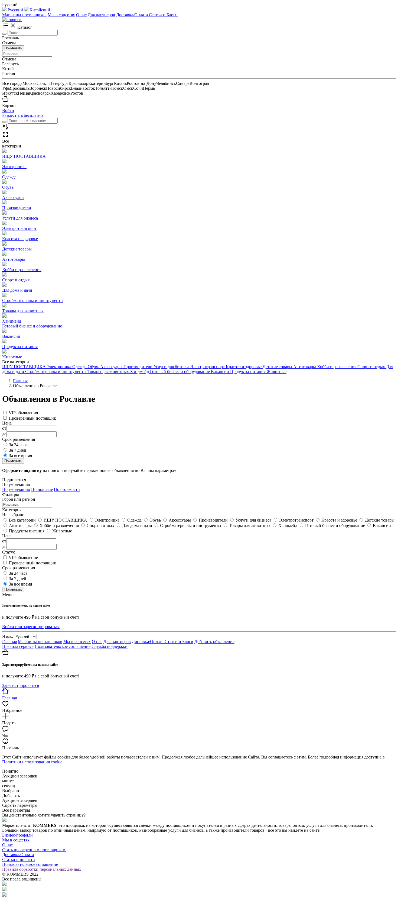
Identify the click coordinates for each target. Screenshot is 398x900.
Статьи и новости (18, 859)
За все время (20, 455)
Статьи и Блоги (163, 14)
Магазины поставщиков (24, 14)
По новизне (42, 489)
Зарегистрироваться (20, 685)
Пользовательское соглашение (62, 646)
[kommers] (12, 19)
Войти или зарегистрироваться (31, 626)
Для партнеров (101, 14)
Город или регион (18, 499)
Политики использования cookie (32, 762)
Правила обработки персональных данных (41, 869)
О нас (81, 14)
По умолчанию (16, 489)
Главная (9, 641)
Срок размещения (18, 567)
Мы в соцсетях (61, 14)
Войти (8, 110)
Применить (13, 48)
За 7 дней (17, 450)
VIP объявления (23, 412)
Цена (7, 535)
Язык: (7, 636)
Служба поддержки (110, 646)
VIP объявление (23, 557)
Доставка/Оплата (132, 14)
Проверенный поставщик (32, 418)
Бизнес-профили (17, 835)
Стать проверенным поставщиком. (34, 849)
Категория (11, 509)
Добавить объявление (214, 641)
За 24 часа (18, 444)
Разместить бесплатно (22, 115)
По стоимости (67, 489)
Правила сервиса (18, 646)
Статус (8, 552)
